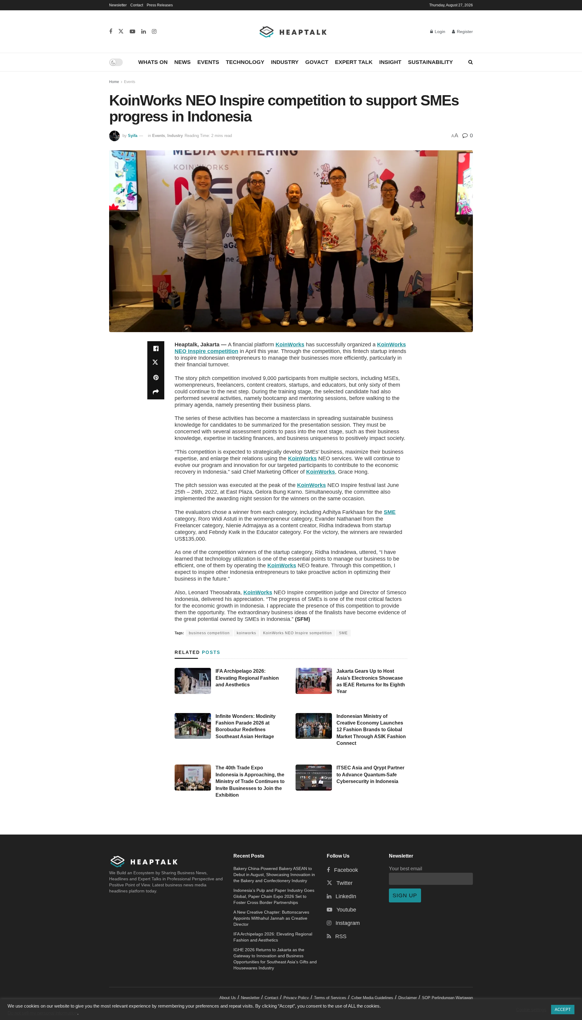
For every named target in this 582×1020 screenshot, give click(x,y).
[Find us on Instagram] (154, 31)
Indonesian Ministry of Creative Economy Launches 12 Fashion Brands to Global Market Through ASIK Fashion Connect (371, 730)
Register (464, 31)
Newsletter (118, 5)
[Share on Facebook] (155, 348)
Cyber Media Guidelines (372, 997)
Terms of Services (330, 997)
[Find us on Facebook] (110, 31)
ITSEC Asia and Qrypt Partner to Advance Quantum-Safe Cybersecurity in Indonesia (370, 774)
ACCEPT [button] (563, 1009)
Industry (285, 62)
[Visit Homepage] (293, 31)
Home (114, 82)
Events (208, 62)
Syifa (132, 135)
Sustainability (430, 62)
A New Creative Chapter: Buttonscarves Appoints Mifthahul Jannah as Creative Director (271, 918)
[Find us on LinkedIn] (143, 31)
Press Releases (160, 5)
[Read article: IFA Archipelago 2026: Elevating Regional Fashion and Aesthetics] (193, 681)
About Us (227, 997)
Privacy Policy (296, 997)
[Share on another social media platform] (155, 392)
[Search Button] (470, 62)
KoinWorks (290, 345)
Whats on (153, 62)
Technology (245, 62)
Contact (136, 5)
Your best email (405, 868)
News (182, 62)
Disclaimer (407, 997)
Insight (390, 62)
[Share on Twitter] (155, 363)
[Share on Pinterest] (155, 377)
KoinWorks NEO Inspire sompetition (297, 633)
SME (390, 512)
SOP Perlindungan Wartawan (447, 997)
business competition (209, 633)
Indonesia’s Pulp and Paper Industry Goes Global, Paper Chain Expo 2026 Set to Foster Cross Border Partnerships (273, 896)
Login (439, 31)
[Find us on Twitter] (121, 31)
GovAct (316, 62)
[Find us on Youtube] (132, 31)
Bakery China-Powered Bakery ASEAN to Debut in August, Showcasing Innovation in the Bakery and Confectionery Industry (274, 874)
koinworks (246, 633)
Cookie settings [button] (531, 1009)
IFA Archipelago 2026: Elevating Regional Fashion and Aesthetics (247, 677)
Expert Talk (354, 62)
